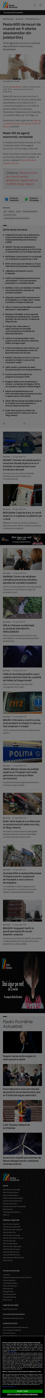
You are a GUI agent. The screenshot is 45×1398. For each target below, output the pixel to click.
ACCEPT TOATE (22, 1391)
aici (39, 1361)
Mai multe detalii (12, 1351)
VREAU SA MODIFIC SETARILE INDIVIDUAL (22, 1394)
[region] (22, 1367)
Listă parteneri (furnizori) (8, 1386)
